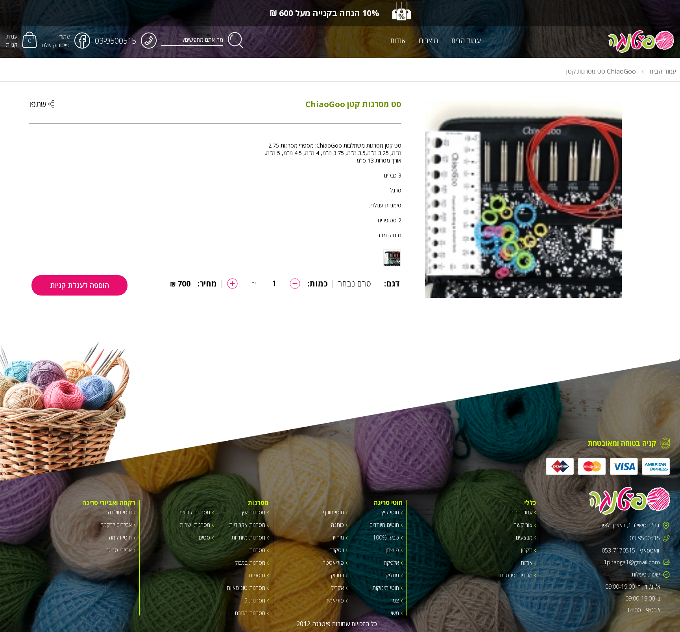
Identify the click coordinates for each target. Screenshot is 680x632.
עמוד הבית (465, 40)
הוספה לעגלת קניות (79, 285)
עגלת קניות (11, 40)
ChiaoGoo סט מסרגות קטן (602, 71)
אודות (398, 40)
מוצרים (428, 40)
